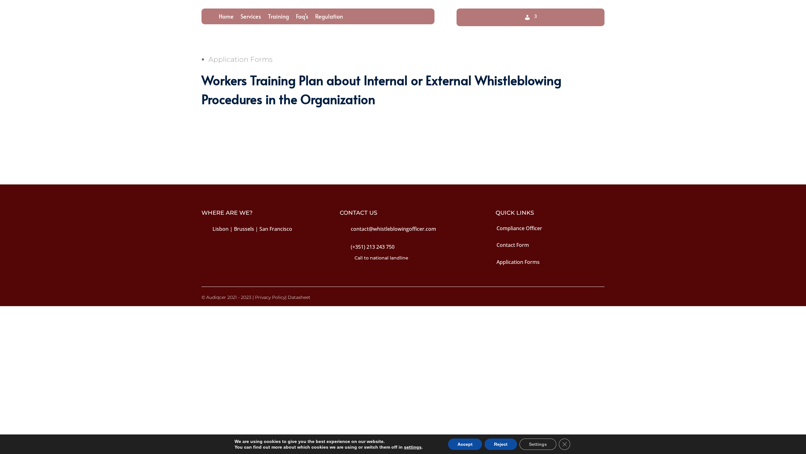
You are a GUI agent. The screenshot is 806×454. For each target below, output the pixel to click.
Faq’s (302, 17)
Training (278, 17)
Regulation (329, 17)
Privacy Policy (270, 297)
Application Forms (240, 59)
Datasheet (299, 297)
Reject (501, 444)
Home (226, 17)
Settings (538, 444)
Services (251, 17)
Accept (465, 444)
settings (413, 447)
